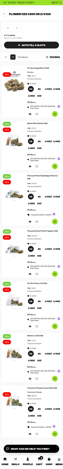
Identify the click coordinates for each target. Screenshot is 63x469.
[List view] (13, 57)
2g (39, 89)
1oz (39, 95)
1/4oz (56, 89)
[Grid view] (5, 57)
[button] (8, 28)
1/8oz (48, 89)
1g (30, 89)
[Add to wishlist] (37, 114)
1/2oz (31, 95)
